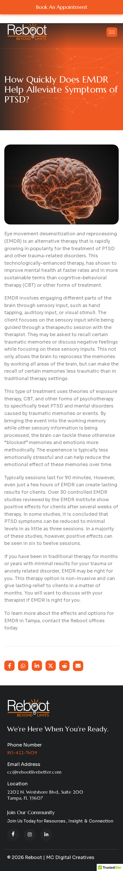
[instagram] (30, 835)
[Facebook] (13, 835)
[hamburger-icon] (111, 32)
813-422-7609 (22, 752)
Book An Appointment (61, 7)
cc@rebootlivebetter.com (34, 772)
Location (17, 784)
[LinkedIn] (46, 835)
